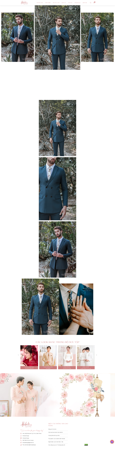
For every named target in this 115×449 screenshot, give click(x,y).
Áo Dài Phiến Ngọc (67, 368)
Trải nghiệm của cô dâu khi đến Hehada (56, 438)
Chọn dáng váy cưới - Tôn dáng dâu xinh (56, 445)
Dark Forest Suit (85, 368)
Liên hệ (85, 2)
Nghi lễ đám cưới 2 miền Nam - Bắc (55, 441)
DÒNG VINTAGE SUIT (85, 367)
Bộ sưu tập (56, 2)
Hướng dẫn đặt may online (54, 435)
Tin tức (70, 2)
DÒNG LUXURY (48, 367)
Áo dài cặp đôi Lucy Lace (48, 368)
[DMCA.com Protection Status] (86, 445)
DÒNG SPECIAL (29, 367)
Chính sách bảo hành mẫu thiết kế (55, 432)
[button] (18, 355)
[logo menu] (26, 3)
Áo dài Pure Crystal (29, 368)
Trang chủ (40, 2)
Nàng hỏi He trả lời (52, 429)
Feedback (77, 2)
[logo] (26, 424)
